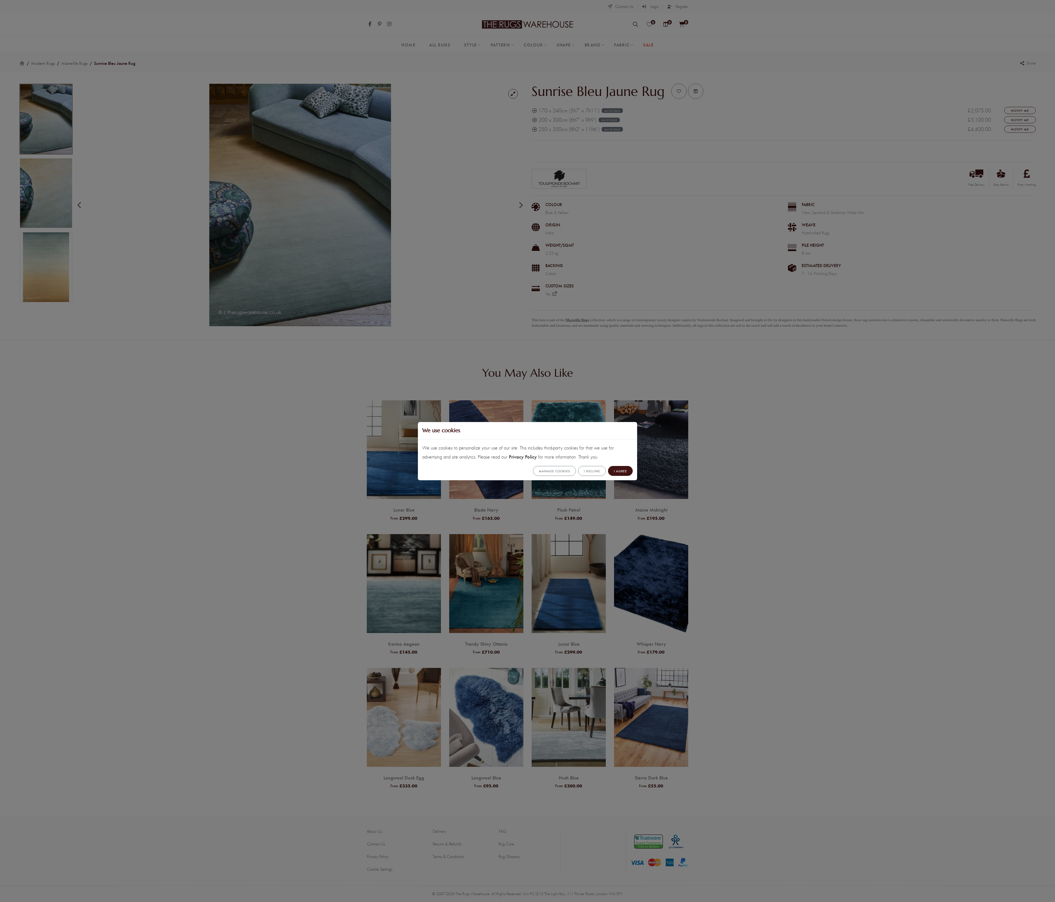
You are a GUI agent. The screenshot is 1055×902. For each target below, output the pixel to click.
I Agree (620, 471)
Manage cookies (554, 471)
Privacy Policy (523, 456)
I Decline (592, 471)
